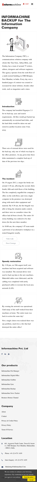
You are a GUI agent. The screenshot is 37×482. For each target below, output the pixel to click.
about (4, 412)
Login (27, 4)
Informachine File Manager (10, 371)
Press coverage (11, 243)
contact (4, 416)
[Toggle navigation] (32, 4)
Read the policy (28, 477)
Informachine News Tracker (11, 393)
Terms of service (7, 429)
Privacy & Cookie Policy (10, 421)
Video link (9, 239)
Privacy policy (6, 425)
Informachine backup (9, 389)
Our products (10, 365)
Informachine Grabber (9, 380)
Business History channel (10, 398)
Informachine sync (8, 384)
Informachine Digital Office (10, 375)
